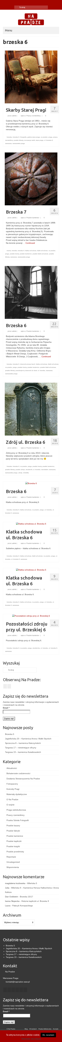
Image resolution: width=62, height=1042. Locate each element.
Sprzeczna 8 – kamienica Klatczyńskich (23, 743)
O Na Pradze (12, 799)
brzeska (9, 137)
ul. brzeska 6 (48, 140)
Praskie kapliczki (13, 841)
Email (6, 708)
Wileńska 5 (32, 883)
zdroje (20, 473)
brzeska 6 (16, 137)
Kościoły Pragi (12, 789)
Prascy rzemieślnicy (33, 116)
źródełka (26, 473)
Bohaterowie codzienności (18, 773)
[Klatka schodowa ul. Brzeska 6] (31, 523)
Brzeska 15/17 (26, 896)
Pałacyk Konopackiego (22, 905)
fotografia (23, 137)
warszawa (8, 143)
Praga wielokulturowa (16, 810)
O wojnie (10, 805)
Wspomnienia (12, 867)
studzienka (36, 648)
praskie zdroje (20, 469)
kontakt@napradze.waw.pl (17, 982)
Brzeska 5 (9, 734)
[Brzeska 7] (31, 179)
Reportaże (11, 857)
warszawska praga (19, 143)
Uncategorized (13, 862)
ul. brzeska (41, 370)
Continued (30, 243)
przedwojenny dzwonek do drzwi (26, 370)
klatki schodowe (42, 250)
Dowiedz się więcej (31, 1039)
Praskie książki (13, 846)
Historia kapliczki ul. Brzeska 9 (35, 901)
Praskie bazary (13, 825)
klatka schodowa (30, 250)
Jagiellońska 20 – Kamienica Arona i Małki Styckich (28, 738)
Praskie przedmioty (15, 851)
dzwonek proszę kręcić (27, 364)
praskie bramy (14, 254)
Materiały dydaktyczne (16, 794)
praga (50, 137)
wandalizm (44, 469)
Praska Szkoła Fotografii (17, 820)
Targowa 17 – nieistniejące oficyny (20, 747)
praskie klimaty (18, 140)
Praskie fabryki (13, 831)
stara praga (39, 140)
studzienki (29, 469)
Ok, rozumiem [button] (48, 1035)
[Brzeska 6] (31, 292)
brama (9, 250)
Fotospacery (12, 784)
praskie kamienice (26, 254)
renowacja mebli (29, 140)
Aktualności (11, 768)
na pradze (44, 137)
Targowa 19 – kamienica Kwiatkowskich (23, 752)
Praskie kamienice (32, 218)
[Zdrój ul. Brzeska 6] (31, 409)
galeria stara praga (33, 137)
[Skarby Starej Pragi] (31, 77)
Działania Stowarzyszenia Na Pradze (23, 778)
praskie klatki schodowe (40, 254)
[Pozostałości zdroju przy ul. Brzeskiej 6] (31, 616)
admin (14, 116)
